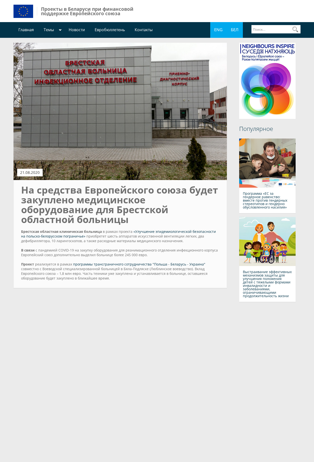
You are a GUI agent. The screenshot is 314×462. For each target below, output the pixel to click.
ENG (218, 29)
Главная (26, 29)
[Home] (23, 11)
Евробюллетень (110, 29)
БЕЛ (234, 29)
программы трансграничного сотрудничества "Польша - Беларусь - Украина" (139, 264)
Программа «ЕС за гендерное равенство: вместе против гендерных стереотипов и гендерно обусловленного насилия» (265, 200)
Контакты (144, 29)
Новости (77, 29)
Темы (49, 29)
